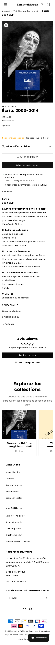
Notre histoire (13, 472)
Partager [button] (9, 324)
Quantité (6, 125)
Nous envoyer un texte (18, 541)
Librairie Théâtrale (15, 515)
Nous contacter (14, 498)
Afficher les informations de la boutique (26, 184)
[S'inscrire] (46, 598)
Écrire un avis (27, 355)
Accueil (6, 10)
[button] (6, 4)
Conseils (10, 478)
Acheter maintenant (28, 164)
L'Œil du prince (13, 528)
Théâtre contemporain (26, 10)
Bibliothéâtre (12, 491)
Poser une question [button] (27, 362)
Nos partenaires (14, 485)
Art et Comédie (14, 522)
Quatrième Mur (14, 535)
